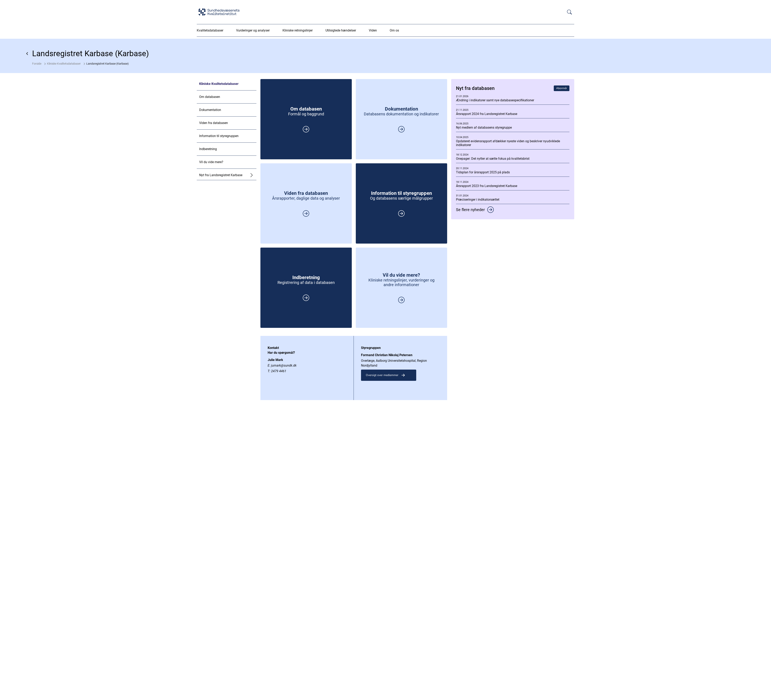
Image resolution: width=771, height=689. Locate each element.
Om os (394, 30)
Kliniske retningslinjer (297, 30)
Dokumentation (210, 110)
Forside (36, 63)
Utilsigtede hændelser (340, 30)
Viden (373, 30)
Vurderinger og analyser (253, 30)
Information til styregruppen (219, 136)
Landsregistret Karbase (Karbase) (107, 63)
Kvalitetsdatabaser (210, 30)
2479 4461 (278, 371)
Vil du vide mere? (211, 162)
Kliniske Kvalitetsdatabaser (64, 63)
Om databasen (209, 97)
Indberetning (208, 149)
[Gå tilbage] (27, 53)
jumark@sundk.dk (284, 365)
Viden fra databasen (213, 123)
